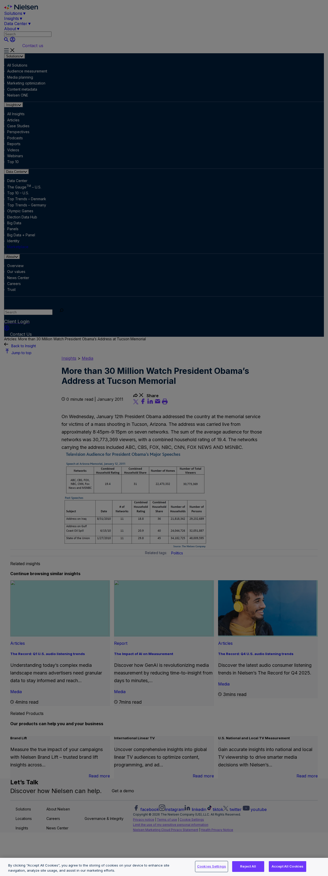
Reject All (248, 866)
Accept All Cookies (287, 866)
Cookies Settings (211, 866)
